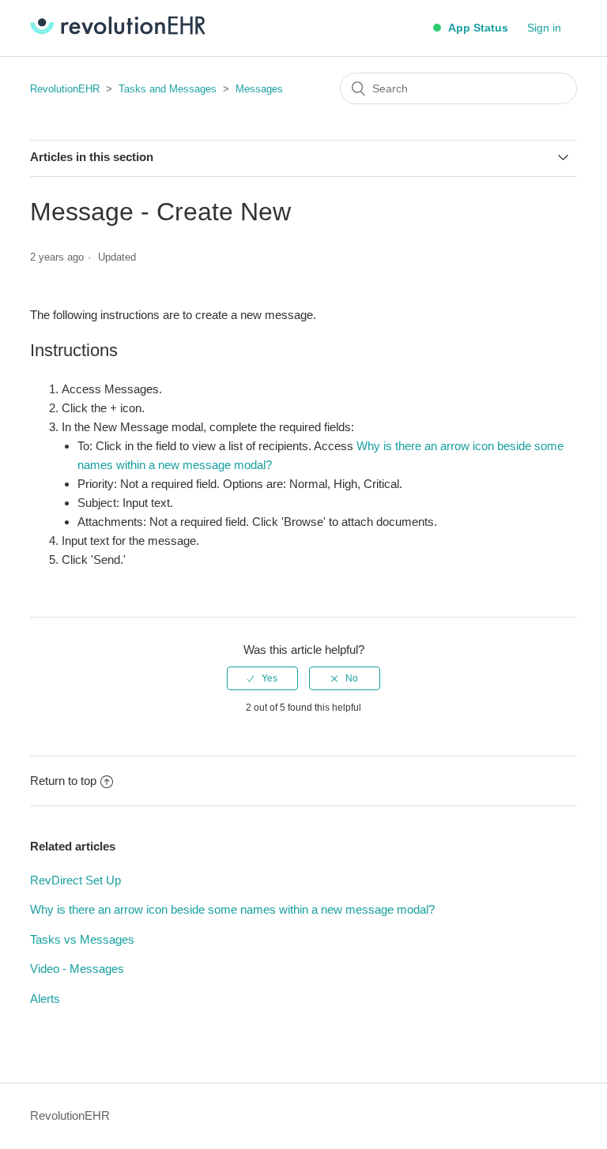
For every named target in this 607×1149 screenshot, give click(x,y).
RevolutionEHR (65, 89)
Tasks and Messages (168, 89)
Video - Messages (77, 968)
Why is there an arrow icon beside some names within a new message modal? (232, 909)
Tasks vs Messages (82, 939)
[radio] (262, 678)
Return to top (63, 780)
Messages (259, 89)
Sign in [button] (544, 27)
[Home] (117, 30)
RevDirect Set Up (75, 880)
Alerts (45, 998)
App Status (476, 27)
